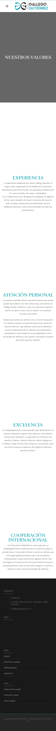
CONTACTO (8, 673)
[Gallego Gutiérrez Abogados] (31, 6)
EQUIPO (7, 656)
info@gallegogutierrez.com (21, 609)
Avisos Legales (10, 701)
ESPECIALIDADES (10, 668)
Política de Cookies (11, 695)
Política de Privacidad (12, 689)
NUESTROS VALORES (12, 662)
